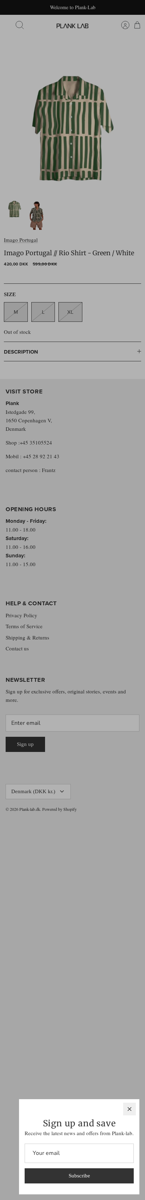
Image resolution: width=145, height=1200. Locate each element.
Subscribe (79, 1175)
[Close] (129, 1109)
